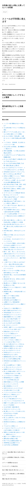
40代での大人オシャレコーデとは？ (13, 388)
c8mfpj (6, 84)
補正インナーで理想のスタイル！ (13, 436)
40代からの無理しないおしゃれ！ (13, 348)
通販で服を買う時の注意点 (9, 479)
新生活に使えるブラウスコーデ (12, 321)
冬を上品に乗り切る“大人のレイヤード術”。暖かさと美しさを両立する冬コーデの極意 (15, 226)
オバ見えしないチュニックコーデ (13, 367)
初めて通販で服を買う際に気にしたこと (13, 470)
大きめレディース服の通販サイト (13, 308)
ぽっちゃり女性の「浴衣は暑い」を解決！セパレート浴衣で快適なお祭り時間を (14, 138)
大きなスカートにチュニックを (12, 409)
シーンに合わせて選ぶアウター (12, 342)
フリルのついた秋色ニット (11, 426)
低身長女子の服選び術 (10, 337)
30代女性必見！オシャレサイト (12, 312)
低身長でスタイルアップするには (13, 369)
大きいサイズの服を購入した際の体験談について (13, 474)
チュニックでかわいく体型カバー (13, 340)
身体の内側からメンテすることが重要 (14, 382)
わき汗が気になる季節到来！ (11, 445)
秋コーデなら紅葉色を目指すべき (13, 440)
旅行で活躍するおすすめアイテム (13, 310)
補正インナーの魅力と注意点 (11, 295)
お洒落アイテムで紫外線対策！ (12, 302)
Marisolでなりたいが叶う (11, 354)
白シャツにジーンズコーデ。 (11, 384)
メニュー (5, 12)
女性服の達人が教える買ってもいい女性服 (13, 6)
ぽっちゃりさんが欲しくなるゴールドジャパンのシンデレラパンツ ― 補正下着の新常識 (15, 258)
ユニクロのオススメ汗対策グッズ (13, 375)
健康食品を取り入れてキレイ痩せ (13, 356)
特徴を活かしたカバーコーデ (11, 331)
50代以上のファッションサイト (12, 352)
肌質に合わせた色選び (10, 298)
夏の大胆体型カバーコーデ (11, 386)
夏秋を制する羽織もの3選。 (11, 438)
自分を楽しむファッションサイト (13, 314)
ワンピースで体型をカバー (11, 333)
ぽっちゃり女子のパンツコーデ (12, 350)
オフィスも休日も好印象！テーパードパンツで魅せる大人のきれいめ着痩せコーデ (14, 216)
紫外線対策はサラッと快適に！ (12, 377)
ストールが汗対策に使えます (11, 379)
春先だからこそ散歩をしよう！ (12, 394)
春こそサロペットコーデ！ (11, 325)
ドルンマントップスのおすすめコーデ (14, 401)
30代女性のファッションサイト (12, 335)
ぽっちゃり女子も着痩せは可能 (12, 358)
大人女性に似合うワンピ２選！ (12, 390)
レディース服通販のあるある (10, 462)
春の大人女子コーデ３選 (10, 396)
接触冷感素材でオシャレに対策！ (13, 316)
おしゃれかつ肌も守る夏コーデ (12, 319)
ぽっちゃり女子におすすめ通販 (12, 323)
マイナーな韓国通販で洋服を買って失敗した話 (13, 458)
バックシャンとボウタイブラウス (13, 392)
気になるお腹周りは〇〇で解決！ (13, 365)
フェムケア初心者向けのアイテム (13, 398)
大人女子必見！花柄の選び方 (11, 407)
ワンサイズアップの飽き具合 (10, 466)
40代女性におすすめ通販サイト (12, 300)
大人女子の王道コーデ (10, 415)
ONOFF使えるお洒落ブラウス (12, 443)
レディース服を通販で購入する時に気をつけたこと (13, 452)
